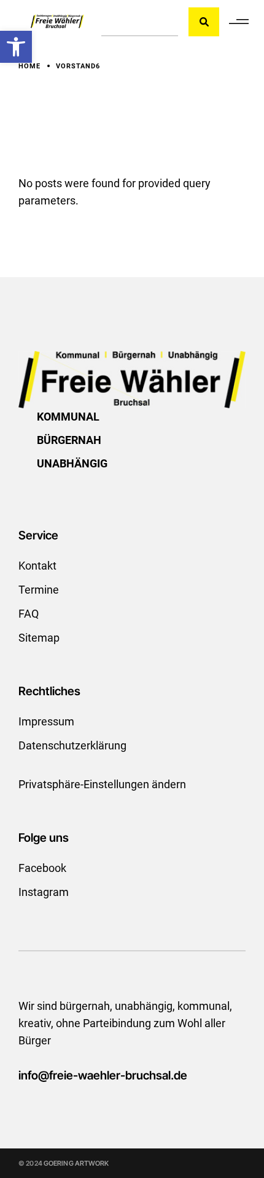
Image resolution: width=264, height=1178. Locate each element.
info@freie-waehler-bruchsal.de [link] (102, 1075)
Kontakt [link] (37, 565)
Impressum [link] (46, 721)
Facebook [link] (42, 867)
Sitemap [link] (39, 637)
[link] (16, 47)
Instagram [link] (43, 892)
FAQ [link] (28, 613)
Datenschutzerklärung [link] (72, 745)
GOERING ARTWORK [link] (76, 1163)
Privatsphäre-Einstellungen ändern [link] (102, 784)
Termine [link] (38, 589)
